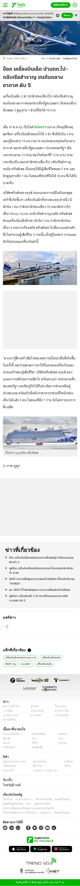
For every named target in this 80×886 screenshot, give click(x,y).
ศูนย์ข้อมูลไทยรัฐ (12, 803)
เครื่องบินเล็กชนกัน (48, 657)
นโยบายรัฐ (35, 710)
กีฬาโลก (34, 766)
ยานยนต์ (34, 715)
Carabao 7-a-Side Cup (44, 770)
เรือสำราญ (68, 657)
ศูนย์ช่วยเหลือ (38, 803)
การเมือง (7, 710)
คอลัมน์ (60, 734)
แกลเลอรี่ (8, 770)
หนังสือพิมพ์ (37, 734)
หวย (59, 738)
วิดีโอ (34, 742)
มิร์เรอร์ (39, 127)
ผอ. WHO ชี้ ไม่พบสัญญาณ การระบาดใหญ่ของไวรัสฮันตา (39, 589)
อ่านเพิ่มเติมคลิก (18, 17)
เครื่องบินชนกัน (27, 663)
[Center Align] (76, 15)
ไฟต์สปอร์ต (9, 766)
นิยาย (6, 742)
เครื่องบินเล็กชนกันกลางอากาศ (19, 657)
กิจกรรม (7, 799)
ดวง (33, 738)
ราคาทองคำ (60, 715)
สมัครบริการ (61, 4)
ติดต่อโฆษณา (56, 812)
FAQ (25, 803)
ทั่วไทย (33, 706)
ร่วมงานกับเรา (22, 799)
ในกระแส (59, 706)
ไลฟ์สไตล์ (8, 747)
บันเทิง (6, 738)
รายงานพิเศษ (10, 734)
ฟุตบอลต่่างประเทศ (13, 761)
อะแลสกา (9, 663)
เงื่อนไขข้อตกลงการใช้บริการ (18, 812)
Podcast (62, 742)
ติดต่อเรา (41, 812)
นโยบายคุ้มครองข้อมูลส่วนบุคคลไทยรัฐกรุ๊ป (26, 808)
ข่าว (46, 59)
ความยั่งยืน (9, 719)
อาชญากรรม (10, 715)
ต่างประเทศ (56, 59)
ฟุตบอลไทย (36, 761)
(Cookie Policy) (44, 17)
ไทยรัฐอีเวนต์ (11, 784)
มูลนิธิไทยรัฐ (58, 799)
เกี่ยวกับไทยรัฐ (41, 799)
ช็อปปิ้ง (7, 779)
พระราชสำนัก (10, 706)
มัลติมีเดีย (36, 747)
